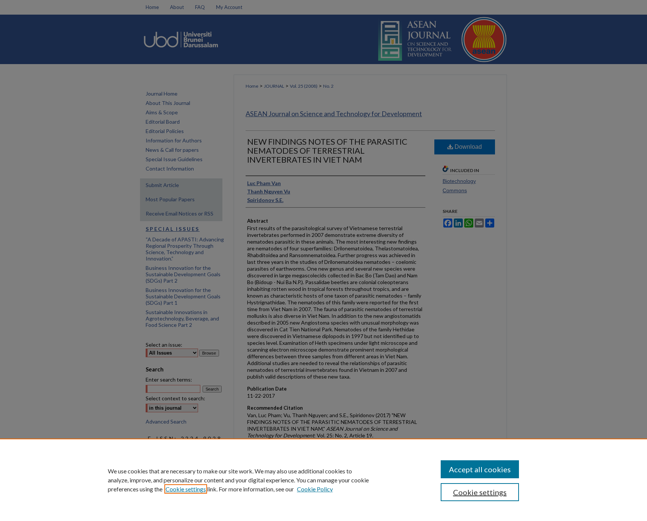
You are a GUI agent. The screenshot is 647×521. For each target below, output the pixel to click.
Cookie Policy (315, 489)
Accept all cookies (480, 469)
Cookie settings (185, 489)
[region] (323, 480)
